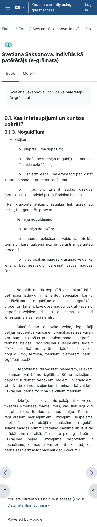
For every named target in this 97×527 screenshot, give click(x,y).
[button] (19, 7)
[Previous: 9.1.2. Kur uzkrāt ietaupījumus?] (5, 472)
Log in (88, 7)
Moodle (35, 519)
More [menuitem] (27, 73)
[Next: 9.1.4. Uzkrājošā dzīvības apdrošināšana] (91, 472)
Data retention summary (28, 505)
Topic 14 (23, 29)
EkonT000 (8, 29)
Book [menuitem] (10, 73)
